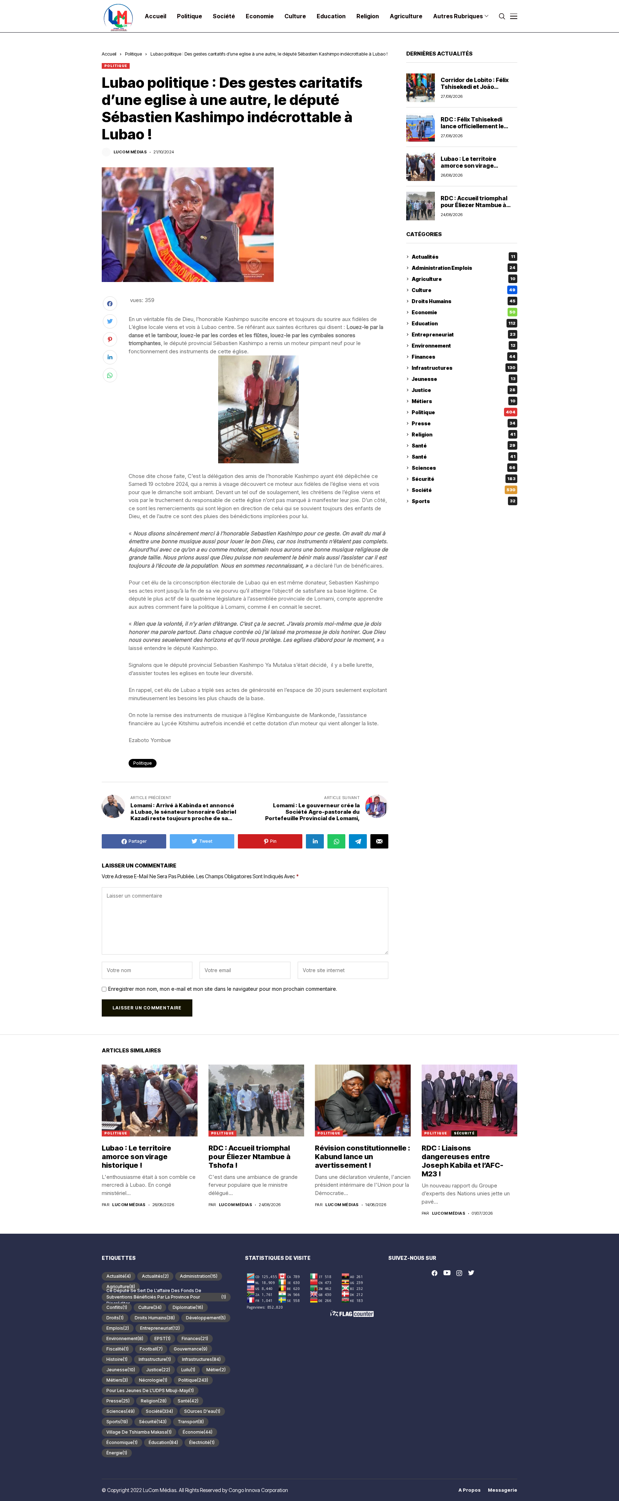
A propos (470, 1490)
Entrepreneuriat (463, 334)
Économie (197, 1432)
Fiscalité (117, 1349)
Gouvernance (190, 1349)
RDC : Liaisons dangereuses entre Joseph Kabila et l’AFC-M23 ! (462, 1161)
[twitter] (471, 1273)
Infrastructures (463, 368)
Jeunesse (463, 379)
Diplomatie (188, 1307)
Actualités (463, 257)
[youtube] (446, 1273)
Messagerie (502, 1490)
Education (463, 323)
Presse (463, 423)
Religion (463, 434)
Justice (463, 390)
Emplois (117, 1328)
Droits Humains (463, 301)
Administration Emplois (463, 268)
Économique (122, 1442)
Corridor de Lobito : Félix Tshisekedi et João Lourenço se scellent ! (475, 86)
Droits (115, 1317)
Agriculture (463, 279)
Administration (198, 1276)
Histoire (117, 1359)
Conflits (116, 1307)
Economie (463, 312)
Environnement (463, 346)
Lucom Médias (130, 152)
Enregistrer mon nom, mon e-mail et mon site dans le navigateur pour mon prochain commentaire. (222, 989)
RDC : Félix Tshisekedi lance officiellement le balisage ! (472, 126)
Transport (191, 1421)
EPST (162, 1338)
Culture (463, 290)
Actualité (118, 1276)
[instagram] (459, 1273)
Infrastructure (155, 1359)
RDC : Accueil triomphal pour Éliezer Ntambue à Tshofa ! (474, 205)
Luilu (188, 1369)
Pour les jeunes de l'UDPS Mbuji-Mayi (150, 1390)
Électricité (202, 1442)
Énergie (116, 1452)
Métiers (463, 401)
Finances (463, 357)
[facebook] (434, 1273)
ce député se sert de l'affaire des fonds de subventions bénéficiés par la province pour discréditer (166, 1297)
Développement (206, 1317)
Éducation (163, 1442)
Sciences (463, 468)
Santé (463, 446)
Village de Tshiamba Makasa (139, 1432)
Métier (216, 1369)
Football (151, 1349)
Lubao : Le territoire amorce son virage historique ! (468, 165)
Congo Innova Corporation (258, 1490)
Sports (463, 501)
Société (463, 490)
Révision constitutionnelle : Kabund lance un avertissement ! (362, 1157)
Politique (133, 54)
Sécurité (463, 479)
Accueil (109, 54)
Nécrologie (153, 1380)
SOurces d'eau (202, 1411)
